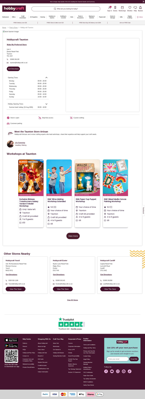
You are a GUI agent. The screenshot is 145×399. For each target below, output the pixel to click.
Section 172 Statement (74, 372)
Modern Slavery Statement (72, 365)
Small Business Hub (43, 368)
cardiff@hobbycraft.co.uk (111, 284)
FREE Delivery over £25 (20, 22)
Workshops (56, 346)
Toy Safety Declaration (89, 378)
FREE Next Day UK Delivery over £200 (90, 22)
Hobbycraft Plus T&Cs (89, 348)
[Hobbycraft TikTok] (129, 371)
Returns (25, 346)
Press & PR (71, 349)
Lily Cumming (20, 143)
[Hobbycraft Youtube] (112, 371)
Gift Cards (41, 359)
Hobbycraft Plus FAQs (29, 352)
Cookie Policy (87, 356)
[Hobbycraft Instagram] (118, 371)
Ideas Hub (56, 343)
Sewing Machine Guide (59, 356)
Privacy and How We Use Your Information (89, 352)
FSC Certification (88, 372)
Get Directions (13, 69)
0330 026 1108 (13, 280)
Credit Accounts (42, 365)
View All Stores (72, 300)
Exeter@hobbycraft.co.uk (64, 284)
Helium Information (43, 371)
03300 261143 (60, 280)
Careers (70, 343)
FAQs (24, 349)
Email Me (134, 359)
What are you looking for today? (67, 9)
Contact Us (26, 356)
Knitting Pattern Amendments (87, 368)
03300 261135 (14, 59)
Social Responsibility (73, 356)
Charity (70, 352)
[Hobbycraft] (14, 9)
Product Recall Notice (29, 367)
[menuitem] (5, 17)
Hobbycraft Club (42, 352)
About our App (42, 346)
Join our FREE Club (125, 22)
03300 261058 (107, 280)
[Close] (143, 1)
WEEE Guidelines (88, 382)
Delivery (25, 343)
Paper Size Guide (88, 375)
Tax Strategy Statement (74, 369)
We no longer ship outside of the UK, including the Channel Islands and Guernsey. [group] (72, 1)
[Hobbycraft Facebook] (106, 371)
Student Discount (42, 362)
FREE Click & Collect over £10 (55, 22)
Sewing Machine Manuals (87, 363)
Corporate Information (74, 346)
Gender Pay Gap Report (73, 360)
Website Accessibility (28, 364)
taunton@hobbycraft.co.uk (18, 62)
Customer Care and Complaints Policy (28, 360)
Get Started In (57, 349)
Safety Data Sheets (88, 385)
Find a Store (14, 27)
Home (4, 27)
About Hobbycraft (42, 343)
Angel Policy (86, 359)
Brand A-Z (40, 356)
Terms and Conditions (89, 344)
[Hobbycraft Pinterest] (124, 371)
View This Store (15, 289)
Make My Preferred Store (17, 45)
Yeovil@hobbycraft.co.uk (16, 284)
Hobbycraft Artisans (58, 352)
